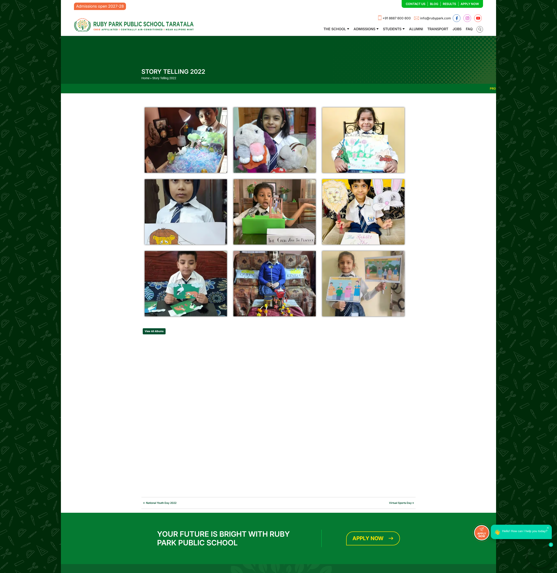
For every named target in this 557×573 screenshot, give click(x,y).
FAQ (469, 29)
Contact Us (415, 4)
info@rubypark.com (435, 18)
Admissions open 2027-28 (100, 6)
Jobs (457, 29)
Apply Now (470, 4)
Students (392, 29)
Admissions (364, 29)
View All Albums (154, 331)
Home (145, 78)
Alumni (416, 29)
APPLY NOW (481, 535)
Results (449, 4)
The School (335, 29)
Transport (437, 29)
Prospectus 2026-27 (450, 88)
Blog (434, 4)
